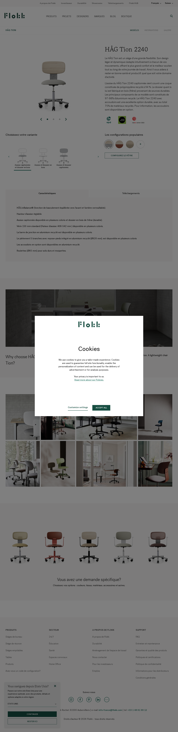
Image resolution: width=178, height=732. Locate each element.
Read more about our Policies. (89, 380)
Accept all (101, 408)
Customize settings (78, 407)
